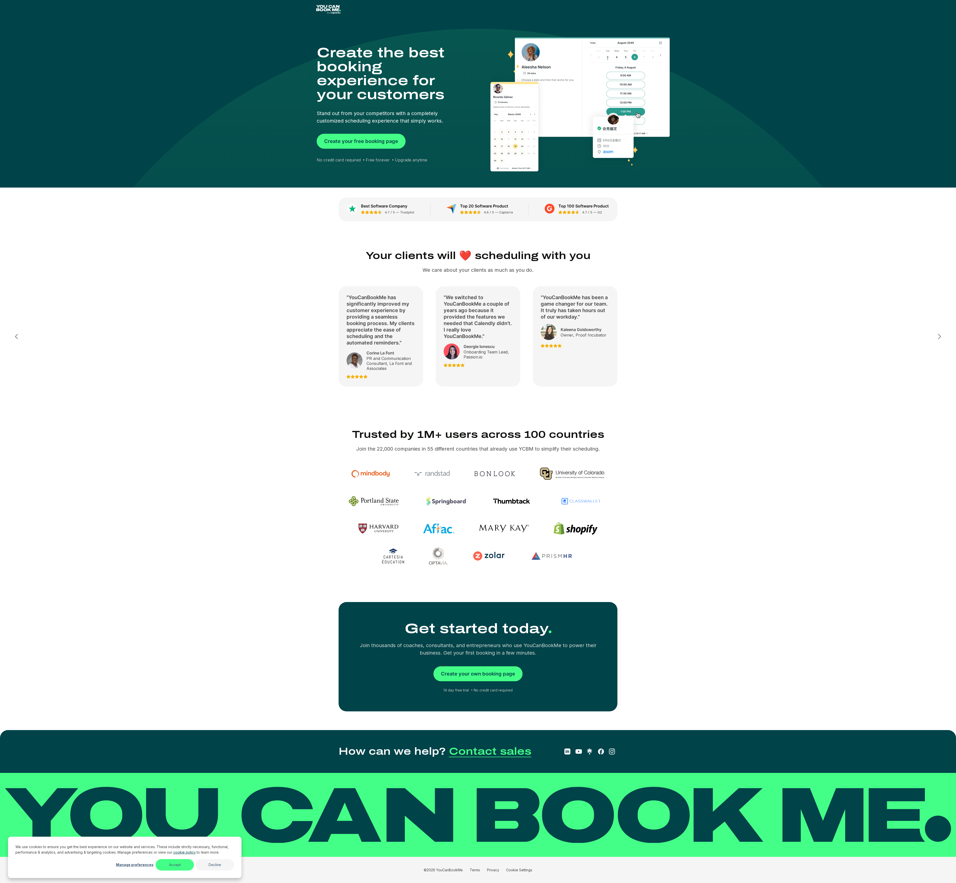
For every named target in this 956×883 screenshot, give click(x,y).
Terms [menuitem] (475, 870)
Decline (215, 865)
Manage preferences (135, 865)
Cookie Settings (519, 870)
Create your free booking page (361, 141)
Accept (175, 865)
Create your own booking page (478, 674)
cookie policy (184, 852)
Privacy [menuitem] (493, 870)
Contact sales (490, 751)
